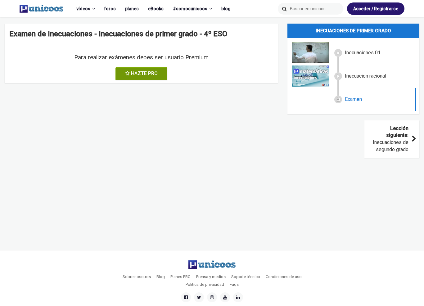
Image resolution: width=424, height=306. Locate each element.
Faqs (234, 284)
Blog (160, 276)
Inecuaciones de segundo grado (390, 139)
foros (110, 8)
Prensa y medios (211, 276)
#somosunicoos (190, 8)
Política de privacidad (205, 284)
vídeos (83, 8)
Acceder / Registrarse (375, 8)
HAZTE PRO (144, 73)
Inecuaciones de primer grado (353, 31)
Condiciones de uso (284, 276)
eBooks (156, 8)
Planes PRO (180, 276)
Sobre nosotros (137, 276)
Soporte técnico (245, 276)
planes (132, 8)
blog (226, 8)
